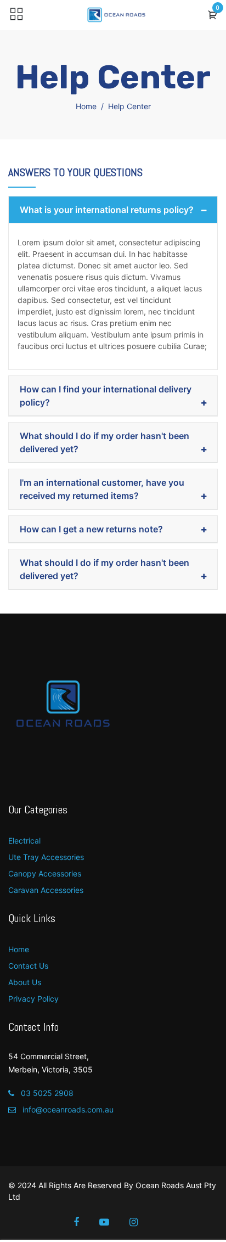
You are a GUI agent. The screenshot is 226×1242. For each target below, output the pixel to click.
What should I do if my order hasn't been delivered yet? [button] (104, 442)
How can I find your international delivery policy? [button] (105, 396)
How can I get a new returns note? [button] (91, 529)
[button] (213, 15)
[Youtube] (111, 1222)
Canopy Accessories (44, 873)
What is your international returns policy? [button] (107, 209)
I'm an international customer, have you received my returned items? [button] (102, 489)
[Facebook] (84, 1222)
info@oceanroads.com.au (67, 1109)
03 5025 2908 (46, 1093)
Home (86, 106)
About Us (24, 982)
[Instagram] (140, 1222)
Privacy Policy (33, 998)
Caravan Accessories (45, 890)
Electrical (24, 840)
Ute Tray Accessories (46, 857)
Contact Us (28, 965)
